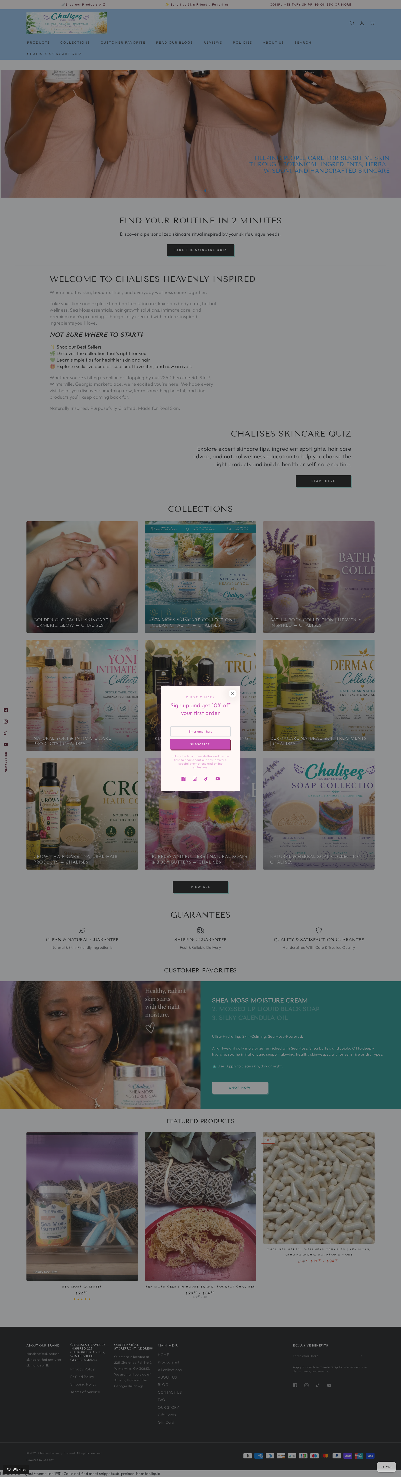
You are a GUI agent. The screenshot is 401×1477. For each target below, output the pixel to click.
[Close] (232, 693)
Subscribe (200, 744)
